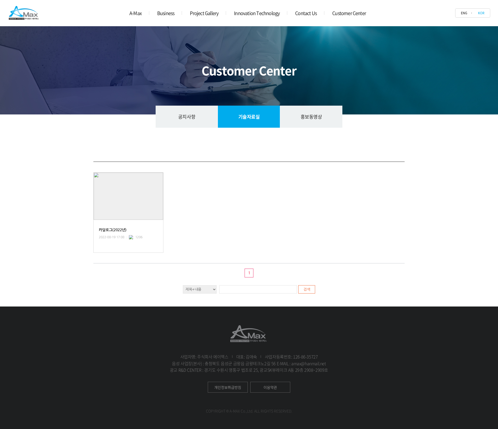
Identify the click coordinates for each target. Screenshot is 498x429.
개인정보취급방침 (227, 387)
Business (166, 13)
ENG (464, 13)
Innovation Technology (257, 13)
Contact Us (306, 13)
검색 (306, 289)
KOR (481, 13)
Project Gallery (204, 13)
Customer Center (349, 13)
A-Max (135, 13)
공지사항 (186, 116)
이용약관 (270, 387)
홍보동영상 (311, 116)
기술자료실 (249, 116)
